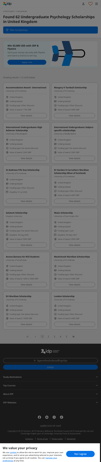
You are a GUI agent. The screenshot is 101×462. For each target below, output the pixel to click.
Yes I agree (80, 453)
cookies (13, 452)
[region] (50, 452)
